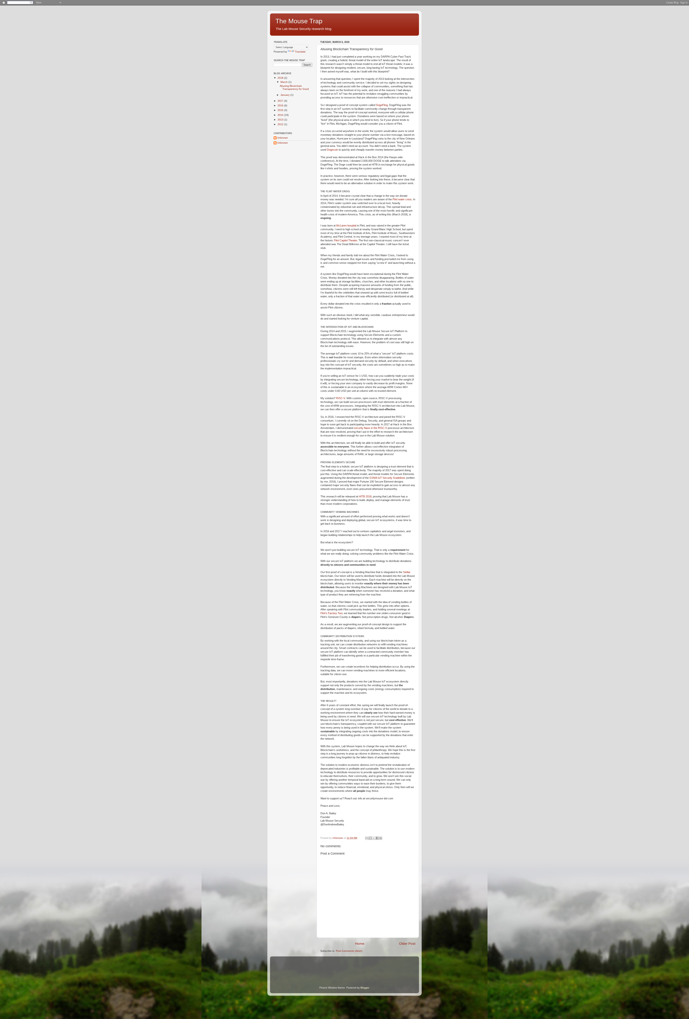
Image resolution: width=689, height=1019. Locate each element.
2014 (281, 115)
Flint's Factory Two (331, 613)
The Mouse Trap (298, 21)
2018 (281, 78)
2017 (281, 101)
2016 (281, 105)
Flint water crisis (402, 199)
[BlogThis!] (370, 838)
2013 (281, 119)
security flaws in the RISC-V (370, 428)
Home (359, 943)
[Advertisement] (292, 169)
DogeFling (382, 105)
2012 (281, 124)
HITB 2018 (365, 496)
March (284, 82)
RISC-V (340, 398)
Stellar (406, 572)
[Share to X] (374, 838)
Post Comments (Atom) (349, 951)
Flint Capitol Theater (345, 240)
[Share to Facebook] (377, 838)
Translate (300, 51)
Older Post (407, 943)
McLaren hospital (346, 225)
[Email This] (367, 838)
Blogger (364, 987)
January (285, 95)
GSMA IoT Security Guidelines (387, 477)
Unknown (282, 137)
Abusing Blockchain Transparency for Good (294, 87)
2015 (281, 110)
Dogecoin (332, 149)
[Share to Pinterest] (380, 838)
